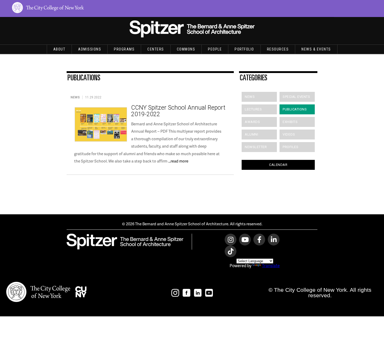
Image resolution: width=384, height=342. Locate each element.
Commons (186, 49)
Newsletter (256, 147)
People (215, 49)
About (59, 49)
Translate (271, 265)
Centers (155, 49)
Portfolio (244, 49)
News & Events (316, 49)
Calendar (278, 165)
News (250, 97)
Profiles (290, 147)
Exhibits (290, 122)
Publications (295, 109)
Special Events (296, 97)
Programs (124, 49)
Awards (252, 122)
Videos (289, 134)
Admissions (89, 49)
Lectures (253, 109)
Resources (278, 49)
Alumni (251, 134)
